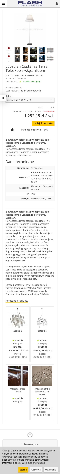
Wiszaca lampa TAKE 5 (17, 390)
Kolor (8, 96)
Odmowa (36, 469)
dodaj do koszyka (43, 123)
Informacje (29, 444)
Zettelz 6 (17, 330)
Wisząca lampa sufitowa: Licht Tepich (42, 391)
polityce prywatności (34, 462)
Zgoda (23, 469)
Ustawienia (50, 469)
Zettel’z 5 (42, 330)
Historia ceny (12, 87)
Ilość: (40, 107)
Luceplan (21, 78)
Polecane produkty (17, 300)
